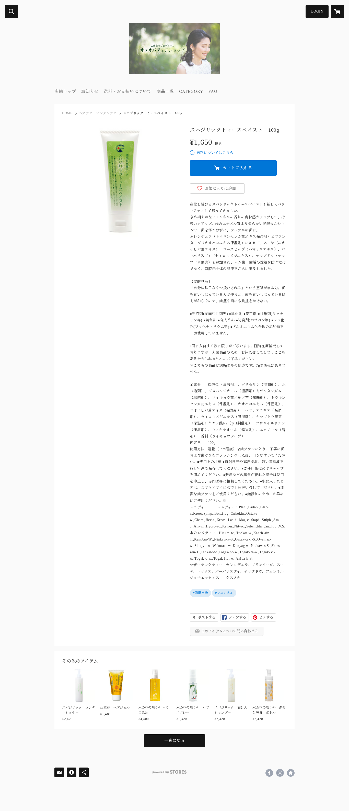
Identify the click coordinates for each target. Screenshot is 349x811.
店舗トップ (65, 91)
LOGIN (317, 11)
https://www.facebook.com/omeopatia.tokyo (269, 773)
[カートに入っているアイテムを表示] (337, 11)
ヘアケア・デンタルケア (98, 113)
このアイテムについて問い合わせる (229, 631)
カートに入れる (238, 168)
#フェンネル (224, 593)
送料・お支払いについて (128, 91)
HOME (67, 113)
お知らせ (90, 91)
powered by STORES (169, 772)
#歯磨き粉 (200, 593)
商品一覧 (165, 91)
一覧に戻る (174, 740)
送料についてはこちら (214, 153)
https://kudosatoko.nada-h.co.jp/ (291, 773)
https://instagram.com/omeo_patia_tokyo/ (280, 773)
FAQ (212, 91)
